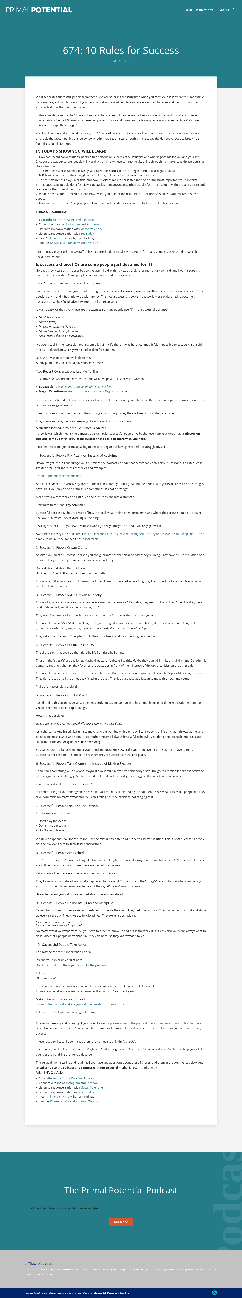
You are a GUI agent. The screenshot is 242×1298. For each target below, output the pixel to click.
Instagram (73, 224)
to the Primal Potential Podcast (67, 220)
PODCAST (223, 10)
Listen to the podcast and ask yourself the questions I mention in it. (81, 1004)
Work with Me (204, 10)
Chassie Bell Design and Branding (111, 1292)
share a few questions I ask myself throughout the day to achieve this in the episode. (139, 534)
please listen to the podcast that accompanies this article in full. (152, 1023)
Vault (188, 10)
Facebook (92, 224)
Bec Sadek (87, 234)
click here (50, 1274)
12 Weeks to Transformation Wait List (75, 243)
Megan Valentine (91, 229)
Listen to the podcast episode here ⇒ (61, 476)
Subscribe (121, 1222)
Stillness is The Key (59, 238)
